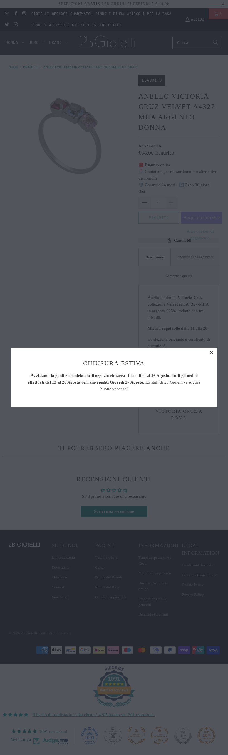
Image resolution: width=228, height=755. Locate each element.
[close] (212, 353)
